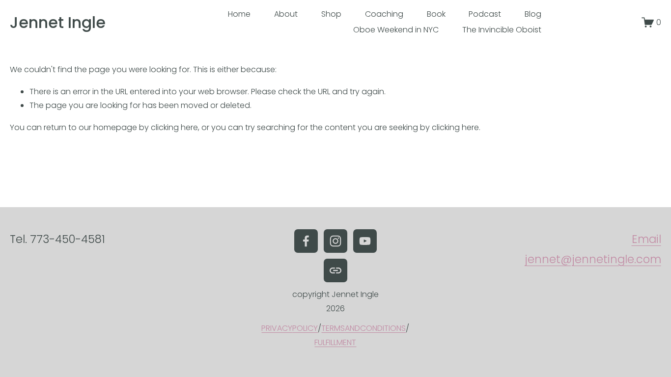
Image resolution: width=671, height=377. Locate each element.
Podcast (485, 14)
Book (436, 14)
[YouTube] (365, 241)
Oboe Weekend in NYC (396, 29)
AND (352, 328)
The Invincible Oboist (501, 29)
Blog (533, 14)
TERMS (333, 328)
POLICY (305, 328)
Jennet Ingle (58, 22)
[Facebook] (306, 241)
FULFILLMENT (335, 342)
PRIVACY (276, 328)
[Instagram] (335, 241)
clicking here (174, 127)
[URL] (335, 270)
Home (239, 14)
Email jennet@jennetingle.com (593, 249)
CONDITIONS (383, 328)
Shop (331, 14)
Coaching (384, 14)
